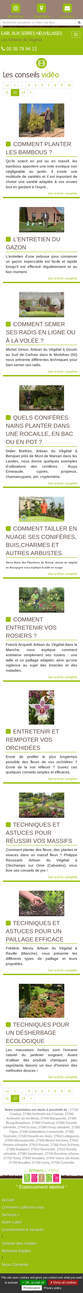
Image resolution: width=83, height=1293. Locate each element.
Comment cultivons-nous (23, 1207)
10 (69, 85)
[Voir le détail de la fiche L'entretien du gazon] (41, 219)
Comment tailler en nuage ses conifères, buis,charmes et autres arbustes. (41, 540)
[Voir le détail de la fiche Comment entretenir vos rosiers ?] (41, 599)
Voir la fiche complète (62, 193)
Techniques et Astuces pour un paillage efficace (35, 931)
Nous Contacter (15, 1265)
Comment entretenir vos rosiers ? (31, 627)
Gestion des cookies (19, 1243)
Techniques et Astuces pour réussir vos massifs (39, 832)
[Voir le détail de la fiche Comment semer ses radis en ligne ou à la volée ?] (41, 304)
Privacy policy (53, 1288)
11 (6, 92)
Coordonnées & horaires (23, 1230)
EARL (31, 36)
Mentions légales (16, 1251)
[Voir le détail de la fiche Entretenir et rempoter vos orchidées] (41, 707)
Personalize (32, 1288)
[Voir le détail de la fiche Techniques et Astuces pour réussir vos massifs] (41, 804)
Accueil (8, 1200)
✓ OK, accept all (33, 1282)
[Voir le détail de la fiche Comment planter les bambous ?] (41, 120)
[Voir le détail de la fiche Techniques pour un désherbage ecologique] (41, 1000)
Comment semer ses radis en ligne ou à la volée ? (40, 332)
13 (23, 92)
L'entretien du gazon (33, 243)
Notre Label (12, 1222)
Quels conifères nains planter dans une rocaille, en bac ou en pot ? (39, 429)
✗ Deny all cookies (63, 1282)
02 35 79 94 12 (21, 48)
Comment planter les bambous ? (38, 148)
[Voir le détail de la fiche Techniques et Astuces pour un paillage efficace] (41, 903)
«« (7, 85)
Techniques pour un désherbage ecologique (37, 1032)
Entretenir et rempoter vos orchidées (32, 739)
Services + (11, 1215)
